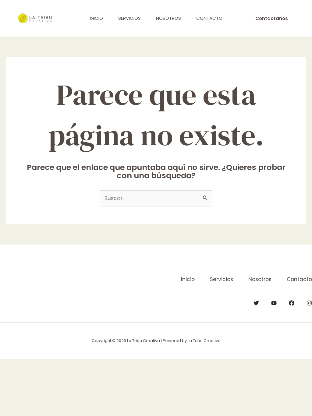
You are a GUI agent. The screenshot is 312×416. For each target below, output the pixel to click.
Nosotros (168, 18)
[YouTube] (274, 303)
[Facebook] (291, 303)
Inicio (96, 18)
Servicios (129, 18)
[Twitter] (256, 303)
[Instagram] (309, 303)
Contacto (209, 18)
